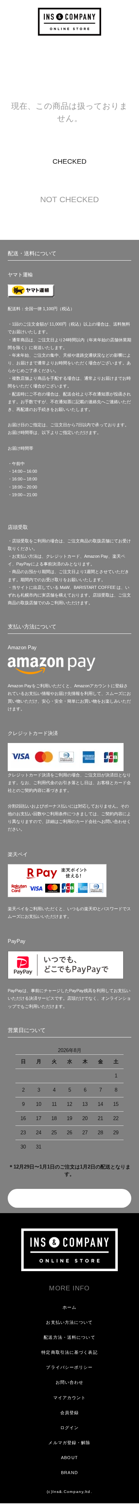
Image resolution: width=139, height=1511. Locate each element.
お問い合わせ (70, 1382)
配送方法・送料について (69, 1337)
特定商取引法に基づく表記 (69, 1352)
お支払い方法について (69, 1322)
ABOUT (69, 1457)
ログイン (69, 1427)
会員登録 (69, 1412)
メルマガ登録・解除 (69, 1442)
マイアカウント (69, 1397)
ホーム (69, 1307)
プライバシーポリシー (69, 1367)
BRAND (69, 1472)
